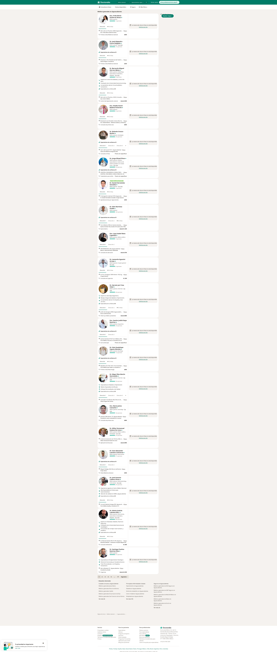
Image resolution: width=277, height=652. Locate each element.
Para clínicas (142, 634)
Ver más (120, 45)
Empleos (105, 635)
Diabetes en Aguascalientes (133, 588)
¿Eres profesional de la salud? (168, 2)
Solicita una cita (143, 27)
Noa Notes (144, 635)
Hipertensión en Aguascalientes (134, 586)
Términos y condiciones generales (107, 637)
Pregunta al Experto (123, 634)
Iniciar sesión (154, 2)
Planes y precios (143, 630)
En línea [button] (111, 26)
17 (118, 577)
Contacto (100, 634)
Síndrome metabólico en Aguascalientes (137, 591)
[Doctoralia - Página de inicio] (107, 2)
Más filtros (144, 7)
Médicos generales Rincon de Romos (109, 588)
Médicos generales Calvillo (106, 591)
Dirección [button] (102, 26)
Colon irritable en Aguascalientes (135, 594)
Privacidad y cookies (103, 630)
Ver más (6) (102, 599)
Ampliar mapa (167, 16)
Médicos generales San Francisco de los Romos (111, 596)
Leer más (17, 648)
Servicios (120, 635)
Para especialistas (144, 632)
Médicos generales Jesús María (107, 586)
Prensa (99, 639)
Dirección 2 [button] (111, 145)
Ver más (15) (129, 599)
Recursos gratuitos (144, 637)
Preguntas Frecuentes (124, 639)
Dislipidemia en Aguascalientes (134, 596)
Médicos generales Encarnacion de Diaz (109, 594)
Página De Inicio (101, 614)
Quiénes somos (102, 632)
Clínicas (120, 632)
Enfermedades (122, 637)
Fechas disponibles (120, 7)
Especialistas (121, 630)
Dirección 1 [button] (103, 145)
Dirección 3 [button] (120, 145)
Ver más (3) (157, 607)
